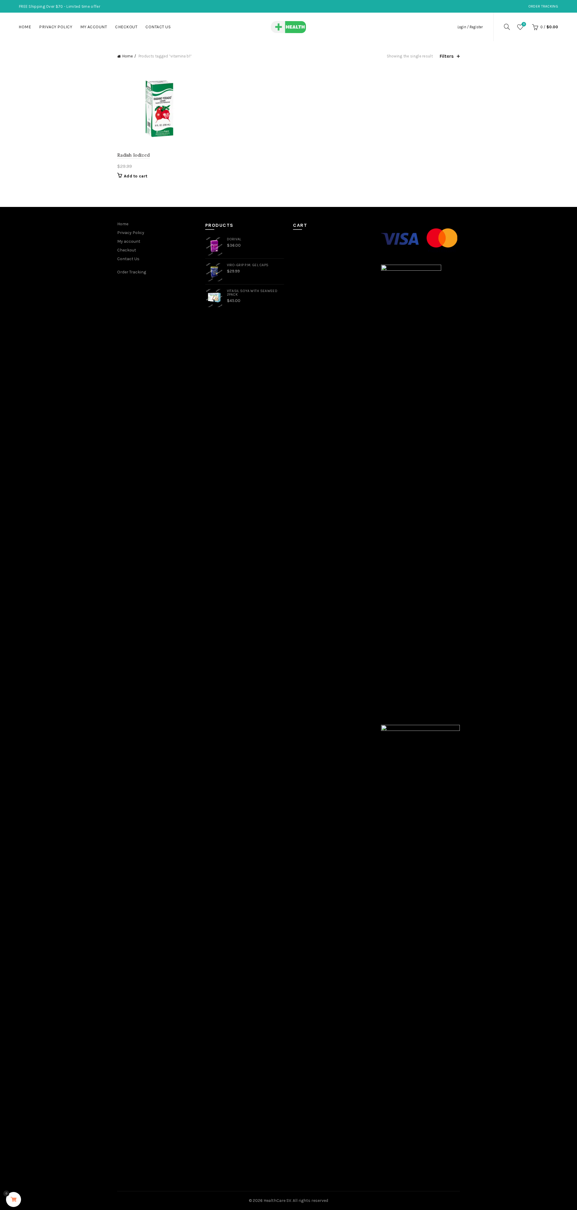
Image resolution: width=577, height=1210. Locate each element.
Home (25, 26)
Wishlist (524, 24)
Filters (447, 56)
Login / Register (470, 27)
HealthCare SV (277, 1200)
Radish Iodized (133, 155)
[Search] (507, 26)
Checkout (126, 26)
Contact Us (158, 26)
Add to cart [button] (135, 176)
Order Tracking (543, 6)
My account (93, 26)
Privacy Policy (55, 26)
